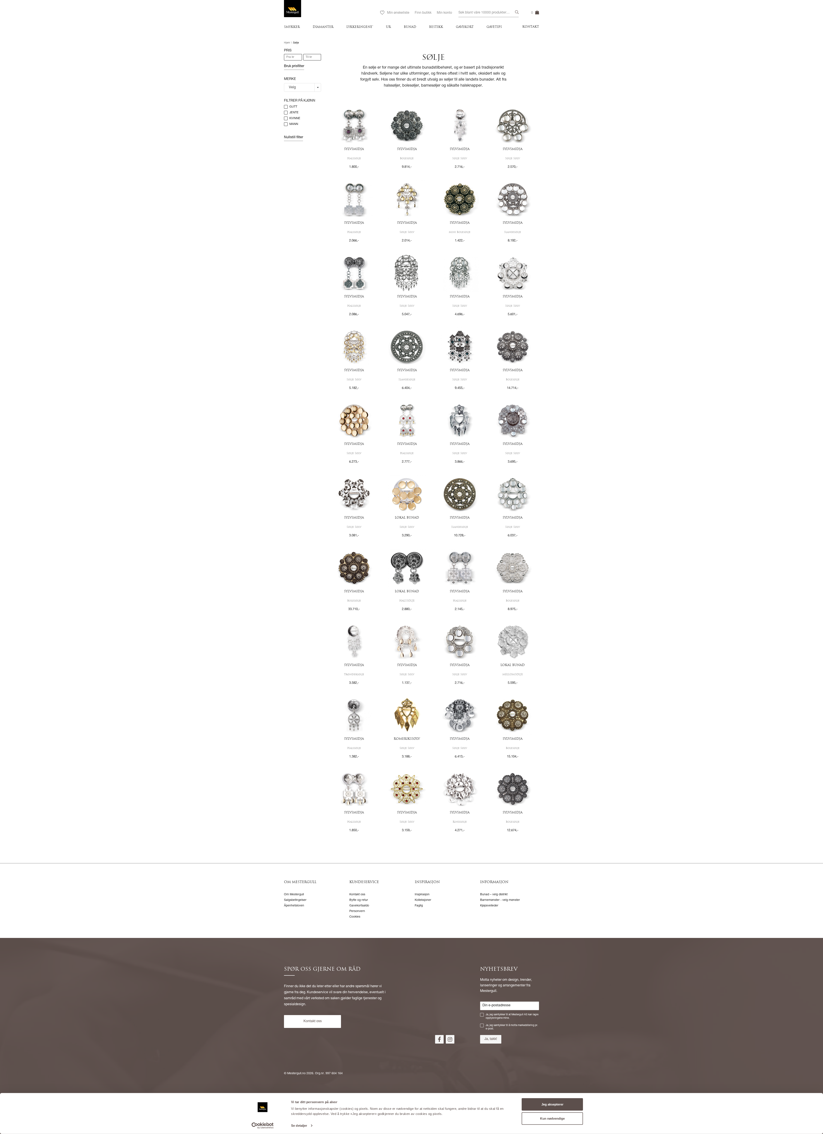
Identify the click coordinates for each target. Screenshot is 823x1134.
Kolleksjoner (423, 900)
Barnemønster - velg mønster (500, 900)
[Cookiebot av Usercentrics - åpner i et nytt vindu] (262, 1125)
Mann (293, 124)
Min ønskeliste (398, 13)
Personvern (357, 911)
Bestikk (436, 27)
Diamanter (323, 27)
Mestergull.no (296, 1073)
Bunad (410, 27)
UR (388, 27)
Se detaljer (299, 1125)
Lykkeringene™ (359, 27)
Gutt (293, 106)
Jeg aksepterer (552, 1104)
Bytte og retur (358, 900)
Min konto (444, 13)
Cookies (354, 916)
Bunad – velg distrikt (494, 894)
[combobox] (488, 13)
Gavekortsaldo (359, 905)
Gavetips (494, 27)
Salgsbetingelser (295, 900)
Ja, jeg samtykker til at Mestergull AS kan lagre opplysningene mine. (512, 1016)
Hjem (287, 43)
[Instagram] (450, 1039)
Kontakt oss (357, 894)
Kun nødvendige (552, 1118)
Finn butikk (423, 13)
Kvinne (294, 118)
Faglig (419, 905)
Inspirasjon (422, 894)
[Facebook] (439, 1039)
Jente (294, 112)
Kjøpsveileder (489, 905)
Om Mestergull (294, 894)
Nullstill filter (293, 137)
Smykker (292, 27)
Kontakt (530, 26)
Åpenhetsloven (294, 905)
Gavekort (465, 27)
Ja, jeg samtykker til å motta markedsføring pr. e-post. (512, 1027)
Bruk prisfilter (294, 66)
